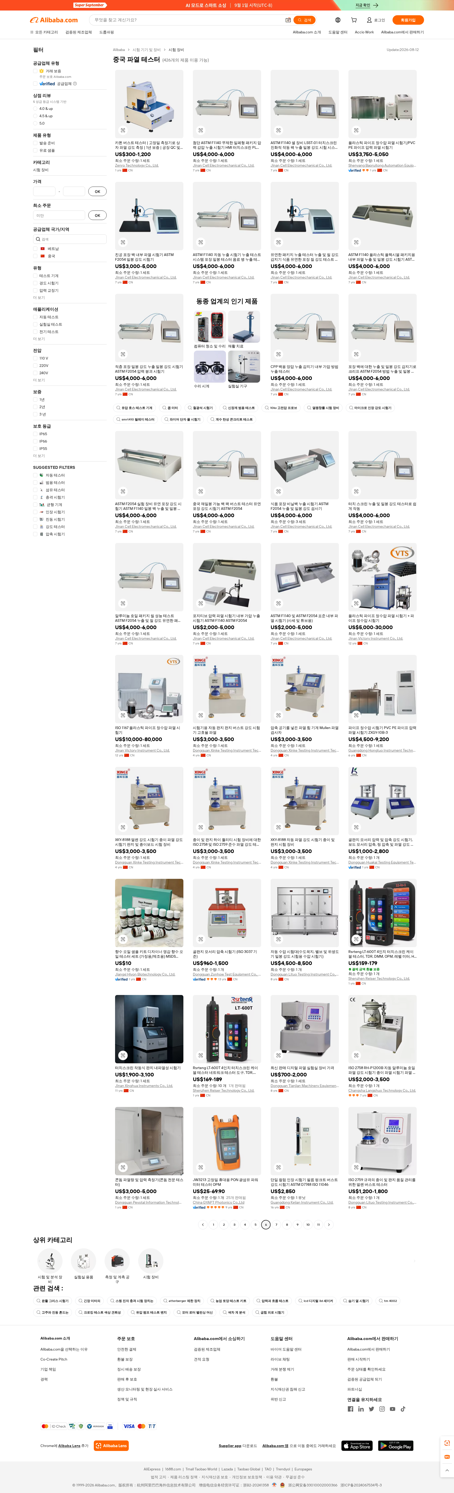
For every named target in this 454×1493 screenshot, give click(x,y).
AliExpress (152, 1469)
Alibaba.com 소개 (55, 1338)
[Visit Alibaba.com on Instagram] (382, 1409)
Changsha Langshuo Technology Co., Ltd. (382, 1090)
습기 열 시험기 (358, 1301)
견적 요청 (201, 1359)
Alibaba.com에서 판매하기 (368, 1349)
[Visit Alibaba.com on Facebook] (350, 1409)
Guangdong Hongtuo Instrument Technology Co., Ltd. (382, 750)
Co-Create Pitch (53, 1359)
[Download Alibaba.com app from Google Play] (396, 1445)
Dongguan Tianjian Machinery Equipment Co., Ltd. (305, 1086)
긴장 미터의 (92, 1301)
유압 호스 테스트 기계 (137, 408)
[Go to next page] (329, 1224)
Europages (303, 1469)
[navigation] (70, 638)
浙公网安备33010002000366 (312, 1485)
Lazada (227, 1469)
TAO (268, 1469)
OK (97, 191)
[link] (447, 1443)
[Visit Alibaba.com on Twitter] (371, 1409)
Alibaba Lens (69, 1446)
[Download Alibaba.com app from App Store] (357, 1445)
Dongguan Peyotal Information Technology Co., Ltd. (149, 1202)
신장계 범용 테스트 (241, 408)
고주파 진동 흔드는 (55, 1312)
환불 (274, 1379)
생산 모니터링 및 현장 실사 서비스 (145, 1389)
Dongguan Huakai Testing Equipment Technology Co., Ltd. (382, 862)
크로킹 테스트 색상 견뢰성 (102, 1312)
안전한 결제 (126, 1349)
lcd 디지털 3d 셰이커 (318, 1301)
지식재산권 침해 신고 (288, 1389)
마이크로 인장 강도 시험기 (372, 408)
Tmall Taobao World (201, 1469)
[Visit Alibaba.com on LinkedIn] (361, 1409)
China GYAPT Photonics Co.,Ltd (218, 1202)
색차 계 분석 (236, 1312)
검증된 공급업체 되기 (364, 1379)
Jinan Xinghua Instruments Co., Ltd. (144, 1086)
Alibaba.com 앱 (275, 1446)
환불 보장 (125, 1359)
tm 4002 (390, 1301)
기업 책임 (48, 1369)
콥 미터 (173, 408)
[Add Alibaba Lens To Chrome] (111, 1445)
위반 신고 (278, 1399)
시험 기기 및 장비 (147, 50)
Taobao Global (248, 1469)
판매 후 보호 (127, 1379)
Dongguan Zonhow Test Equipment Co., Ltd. (227, 974)
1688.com (173, 1469)
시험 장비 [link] (176, 50)
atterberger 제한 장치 (184, 1301)
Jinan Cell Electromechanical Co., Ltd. (223, 165)
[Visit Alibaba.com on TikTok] (403, 1409)
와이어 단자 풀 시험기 (185, 419)
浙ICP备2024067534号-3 (361, 1485)
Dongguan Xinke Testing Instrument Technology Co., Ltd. (227, 750)
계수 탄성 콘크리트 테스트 (234, 419)
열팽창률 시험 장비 (325, 408)
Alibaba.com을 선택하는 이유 (64, 1349)
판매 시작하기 (358, 1359)
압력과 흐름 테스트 (275, 1301)
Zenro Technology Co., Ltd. (137, 165)
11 (318, 1225)
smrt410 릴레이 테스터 (138, 419)
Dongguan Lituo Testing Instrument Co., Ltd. (305, 974)
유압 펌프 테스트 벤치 (151, 1312)
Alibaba (119, 50)
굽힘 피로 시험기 (272, 1312)
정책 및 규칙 (127, 1399)
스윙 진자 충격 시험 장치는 (134, 1301)
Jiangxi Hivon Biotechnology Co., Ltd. (145, 974)
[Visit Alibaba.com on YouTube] (392, 1409)
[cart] (355, 21)
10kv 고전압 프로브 (283, 408)
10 (308, 1225)
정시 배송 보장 (129, 1369)
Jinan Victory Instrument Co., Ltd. (375, 638)
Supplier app (230, 1446)
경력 (44, 1379)
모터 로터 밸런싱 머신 (197, 1312)
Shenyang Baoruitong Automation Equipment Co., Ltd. (382, 165)
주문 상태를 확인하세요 (366, 1369)
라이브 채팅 (280, 1359)
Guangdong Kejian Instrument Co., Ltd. (302, 1202)
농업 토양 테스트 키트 (231, 1301)
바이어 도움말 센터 (286, 1349)
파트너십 (354, 1389)
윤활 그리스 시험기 (55, 1301)
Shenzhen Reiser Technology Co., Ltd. (379, 978)
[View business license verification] (274, 1485)
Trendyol (283, 1469)
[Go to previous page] (203, 1224)
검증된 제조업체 (207, 1349)
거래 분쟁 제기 (282, 1369)
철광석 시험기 (203, 408)
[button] (288, 20)
